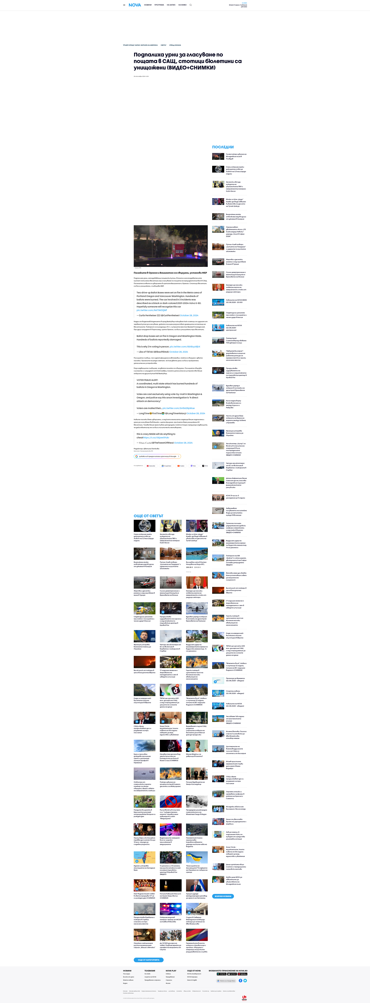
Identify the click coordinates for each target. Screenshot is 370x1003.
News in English (192, 980)
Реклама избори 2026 (134, 991)
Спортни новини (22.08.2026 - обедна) (235, 692)
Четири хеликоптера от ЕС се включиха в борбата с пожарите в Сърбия (170, 648)
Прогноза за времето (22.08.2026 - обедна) (235, 679)
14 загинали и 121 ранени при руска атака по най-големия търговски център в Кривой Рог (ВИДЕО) (170, 870)
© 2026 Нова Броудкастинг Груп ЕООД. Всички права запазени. (139, 998)
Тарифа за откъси (162, 991)
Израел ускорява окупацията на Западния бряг (144, 868)
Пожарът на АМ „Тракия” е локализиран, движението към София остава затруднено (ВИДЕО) (236, 560)
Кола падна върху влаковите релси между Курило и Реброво (233, 404)
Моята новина (128, 980)
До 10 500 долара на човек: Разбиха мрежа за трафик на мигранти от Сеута (170, 946)
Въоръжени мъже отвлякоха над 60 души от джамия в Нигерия (144, 564)
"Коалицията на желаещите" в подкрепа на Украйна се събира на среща (196, 869)
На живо (182, 5)
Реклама (125, 991)
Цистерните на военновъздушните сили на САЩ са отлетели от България (236, 749)
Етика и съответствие (229, 991)
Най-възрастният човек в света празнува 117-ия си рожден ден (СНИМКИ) (144, 896)
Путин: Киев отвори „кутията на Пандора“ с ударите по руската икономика (170, 565)
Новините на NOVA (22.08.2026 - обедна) (235, 705)
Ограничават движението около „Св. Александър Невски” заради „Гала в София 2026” (236, 231)
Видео (125, 983)
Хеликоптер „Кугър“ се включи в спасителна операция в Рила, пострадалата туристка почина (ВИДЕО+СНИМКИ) (236, 449)
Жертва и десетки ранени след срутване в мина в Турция (144, 593)
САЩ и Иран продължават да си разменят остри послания (142, 729)
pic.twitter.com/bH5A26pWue (179, 408)
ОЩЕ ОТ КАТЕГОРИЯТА (148, 960)
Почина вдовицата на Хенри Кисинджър (195, 783)
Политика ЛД (205, 991)
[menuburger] (124, 5)
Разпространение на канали (149, 991)
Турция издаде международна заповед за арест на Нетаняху (196, 896)
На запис (171, 5)
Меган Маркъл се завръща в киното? (194, 755)
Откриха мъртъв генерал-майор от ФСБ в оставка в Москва (170, 919)
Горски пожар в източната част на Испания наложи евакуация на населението (194, 674)
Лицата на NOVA (150, 977)
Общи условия (187, 991)
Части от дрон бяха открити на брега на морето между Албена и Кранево (236, 419)
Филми (168, 983)
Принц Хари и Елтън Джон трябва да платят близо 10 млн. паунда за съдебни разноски (144, 841)
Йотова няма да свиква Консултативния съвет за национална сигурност (236, 576)
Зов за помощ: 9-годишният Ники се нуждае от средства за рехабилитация (235, 835)
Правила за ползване (216, 991)
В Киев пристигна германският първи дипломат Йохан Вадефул (234, 765)
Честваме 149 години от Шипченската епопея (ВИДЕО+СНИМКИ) (235, 719)
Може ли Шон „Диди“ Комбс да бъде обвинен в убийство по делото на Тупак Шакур (196, 537)
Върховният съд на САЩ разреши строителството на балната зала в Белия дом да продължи (196, 730)
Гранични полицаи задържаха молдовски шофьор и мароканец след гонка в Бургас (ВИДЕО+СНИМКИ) (236, 527)
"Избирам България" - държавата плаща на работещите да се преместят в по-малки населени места (236, 355)
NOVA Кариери (192, 977)
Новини (148, 5)
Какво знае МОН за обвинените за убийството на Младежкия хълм (234, 880)
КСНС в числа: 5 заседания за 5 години (235, 497)
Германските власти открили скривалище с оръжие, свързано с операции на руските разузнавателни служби (196, 947)
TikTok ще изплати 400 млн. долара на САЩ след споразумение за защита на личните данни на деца (169, 702)
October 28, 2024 (189, 315)
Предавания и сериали (153, 980)
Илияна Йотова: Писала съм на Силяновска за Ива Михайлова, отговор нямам (236, 734)
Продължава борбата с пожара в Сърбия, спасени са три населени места (144, 920)
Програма (159, 5)
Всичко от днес (128, 977)
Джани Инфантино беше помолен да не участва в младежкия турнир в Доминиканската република (236, 482)
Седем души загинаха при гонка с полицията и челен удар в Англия (144, 619)
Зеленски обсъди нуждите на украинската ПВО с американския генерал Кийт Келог (170, 538)
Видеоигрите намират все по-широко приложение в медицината (170, 841)
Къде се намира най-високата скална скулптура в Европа (142, 700)
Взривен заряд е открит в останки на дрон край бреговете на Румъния (196, 619)
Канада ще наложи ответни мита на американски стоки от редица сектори (196, 594)
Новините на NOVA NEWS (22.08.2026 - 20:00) (236, 301)
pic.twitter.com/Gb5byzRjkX (185, 346)
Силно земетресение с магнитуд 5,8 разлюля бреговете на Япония (170, 593)
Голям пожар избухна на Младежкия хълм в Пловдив (236, 156)
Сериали (169, 980)
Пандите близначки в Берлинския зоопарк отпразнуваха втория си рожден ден (144, 813)
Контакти (179, 991)
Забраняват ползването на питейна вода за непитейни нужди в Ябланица (236, 511)
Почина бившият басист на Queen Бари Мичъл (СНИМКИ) (170, 896)
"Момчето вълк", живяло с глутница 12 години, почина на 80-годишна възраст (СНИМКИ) (196, 701)
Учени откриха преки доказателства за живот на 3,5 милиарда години (144, 537)
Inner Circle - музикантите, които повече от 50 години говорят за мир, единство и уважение (169, 730)
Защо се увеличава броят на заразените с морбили (236, 821)
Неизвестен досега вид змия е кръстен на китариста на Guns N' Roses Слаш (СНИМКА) (170, 757)
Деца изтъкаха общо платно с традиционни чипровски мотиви (236, 866)
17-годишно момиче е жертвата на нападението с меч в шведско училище (169, 673)
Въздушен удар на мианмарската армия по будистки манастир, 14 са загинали (197, 648)
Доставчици (172, 991)
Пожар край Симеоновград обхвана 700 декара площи (236, 340)
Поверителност (196, 991)
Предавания (170, 977)
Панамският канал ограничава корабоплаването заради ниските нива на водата (196, 842)
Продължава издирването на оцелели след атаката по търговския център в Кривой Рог (170, 621)
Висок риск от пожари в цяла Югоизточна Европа (144, 671)
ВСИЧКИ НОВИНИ (223, 896)
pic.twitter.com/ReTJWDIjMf (152, 310)
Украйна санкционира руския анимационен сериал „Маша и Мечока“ (144, 945)
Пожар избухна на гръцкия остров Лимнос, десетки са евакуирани (170, 784)
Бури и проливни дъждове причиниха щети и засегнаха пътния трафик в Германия (142, 758)
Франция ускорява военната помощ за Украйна (142, 647)
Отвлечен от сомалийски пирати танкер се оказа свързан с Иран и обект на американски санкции (144, 786)
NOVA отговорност (194, 974)
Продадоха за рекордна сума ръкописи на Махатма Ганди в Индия (196, 812)
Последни (126, 974)
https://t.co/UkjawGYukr (156, 437)
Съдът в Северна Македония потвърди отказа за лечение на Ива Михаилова (195, 920)
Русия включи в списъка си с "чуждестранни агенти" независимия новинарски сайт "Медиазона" (170, 814)
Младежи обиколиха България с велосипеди (236, 808)
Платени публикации (128, 993)
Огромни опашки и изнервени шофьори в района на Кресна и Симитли (235, 795)
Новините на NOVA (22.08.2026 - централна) (234, 327)
